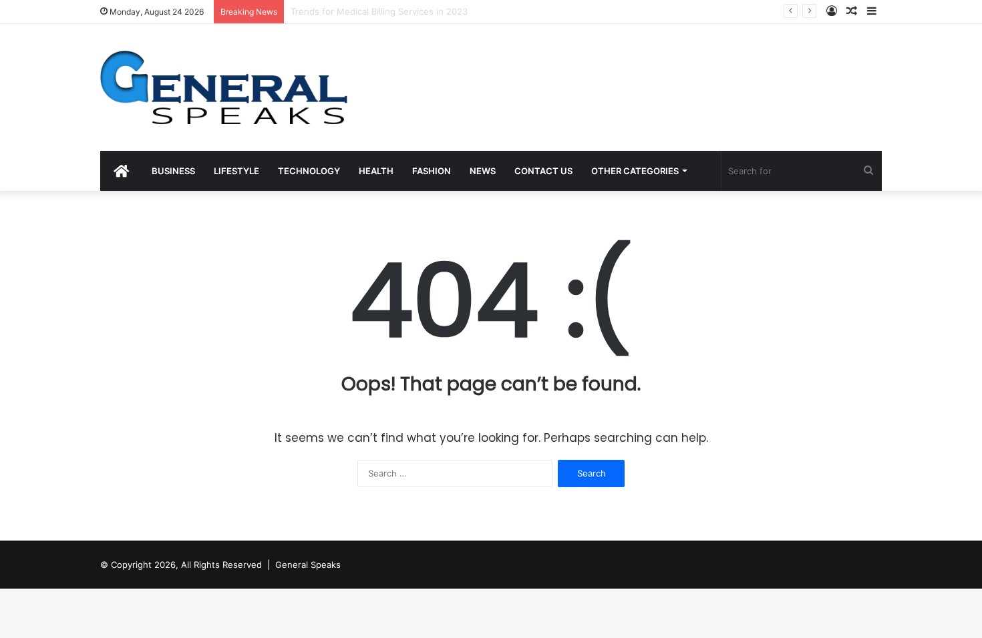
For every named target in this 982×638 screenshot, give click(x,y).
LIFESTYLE (236, 171)
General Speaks (308, 564)
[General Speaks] (223, 87)
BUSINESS (173, 171)
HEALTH (376, 171)
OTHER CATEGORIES (635, 171)
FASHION (431, 171)
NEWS (483, 171)
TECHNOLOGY (309, 171)
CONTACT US (543, 171)
